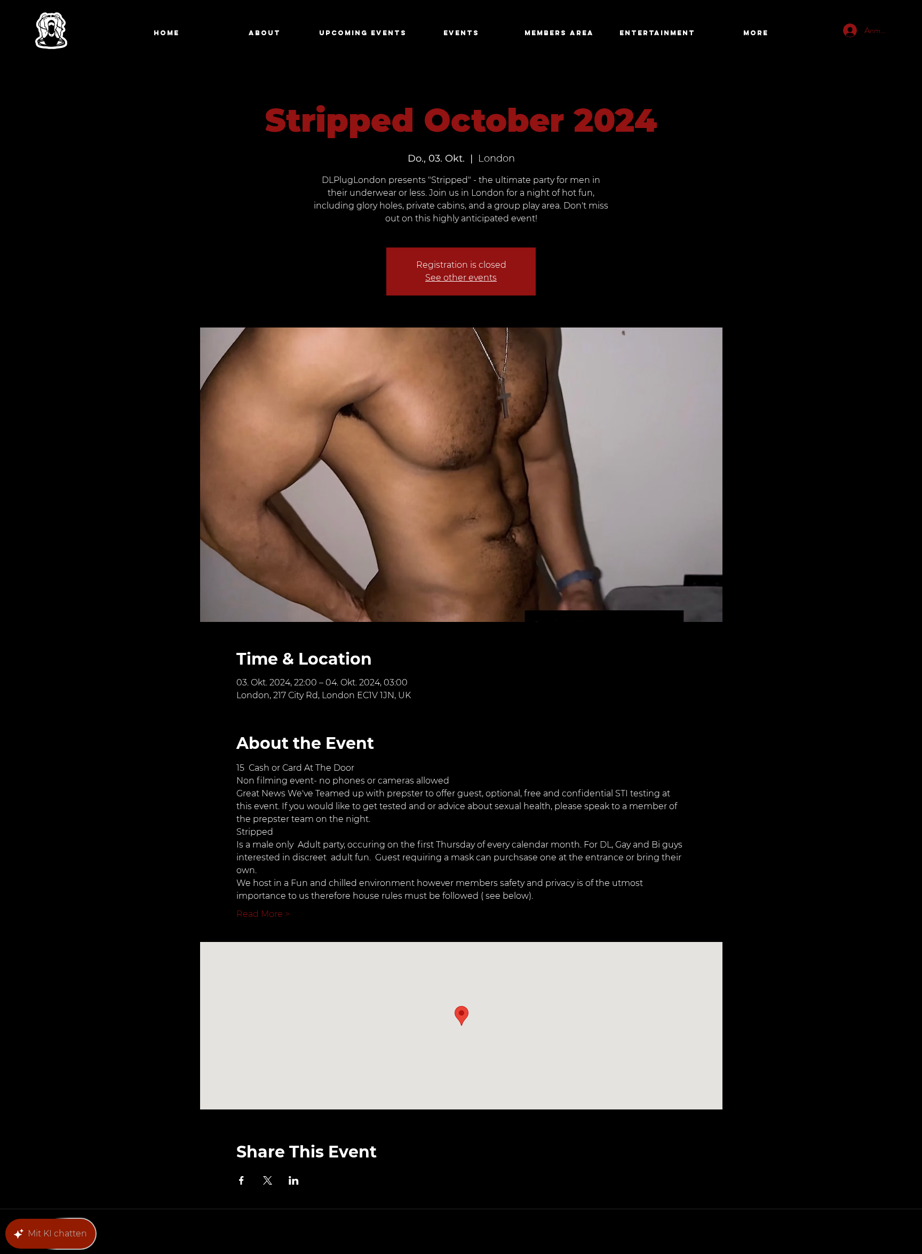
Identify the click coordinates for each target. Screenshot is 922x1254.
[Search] (711, 33)
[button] (559, 33)
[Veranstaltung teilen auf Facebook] (241, 1180)
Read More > (263, 914)
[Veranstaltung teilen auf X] (268, 1180)
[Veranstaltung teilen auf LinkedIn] (294, 1180)
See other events (461, 278)
